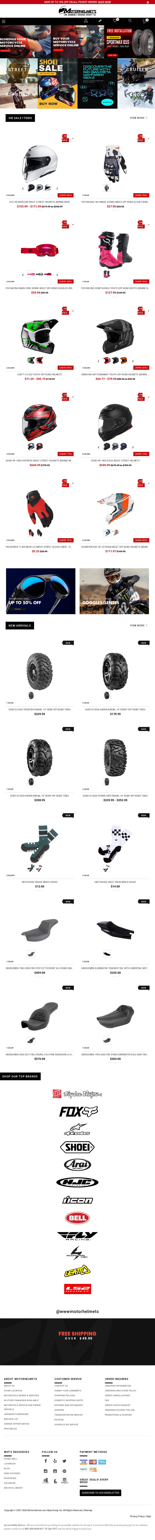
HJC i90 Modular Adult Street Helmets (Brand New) (39, 202)
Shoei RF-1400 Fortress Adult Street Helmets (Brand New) (40, 460)
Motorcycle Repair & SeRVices (21, 1395)
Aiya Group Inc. (55, 1510)
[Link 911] (46, 1471)
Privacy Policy (137, 1516)
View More (137, 118)
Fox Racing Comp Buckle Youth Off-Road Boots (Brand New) (115, 288)
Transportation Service (68, 1415)
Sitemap (88, 1510)
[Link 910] (65, 1461)
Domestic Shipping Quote (68, 1400)
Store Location (13, 1391)
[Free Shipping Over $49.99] (77, 1335)
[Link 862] (77, 1147)
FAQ (107, 1400)
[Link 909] (55, 1461)
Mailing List (11, 1419)
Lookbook (10, 1463)
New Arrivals (20, 625)
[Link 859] (77, 1094)
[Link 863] (77, 1165)
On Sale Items (20, 118)
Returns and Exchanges (68, 1405)
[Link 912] (55, 1471)
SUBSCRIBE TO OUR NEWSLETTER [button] (100, 1492)
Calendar (9, 1483)
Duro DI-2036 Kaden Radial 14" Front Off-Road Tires (115, 709)
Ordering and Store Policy (120, 1391)
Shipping (59, 1410)
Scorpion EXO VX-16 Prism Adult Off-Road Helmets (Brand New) (115, 547)
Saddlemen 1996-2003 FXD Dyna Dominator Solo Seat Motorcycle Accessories (115, 1054)
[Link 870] (77, 1288)
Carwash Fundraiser (16, 1414)
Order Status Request (118, 1405)
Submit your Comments (67, 1391)
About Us (9, 1386)
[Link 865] (77, 1200)
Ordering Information (118, 1386)
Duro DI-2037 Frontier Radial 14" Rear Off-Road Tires (40, 709)
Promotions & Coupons (118, 1415)
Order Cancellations (117, 1395)
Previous (23, 188)
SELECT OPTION (65, 214)
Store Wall (10, 1459)
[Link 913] (65, 1471)
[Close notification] (148, 2)
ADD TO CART (66, 721)
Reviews (59, 1420)
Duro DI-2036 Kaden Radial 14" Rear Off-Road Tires (39, 796)
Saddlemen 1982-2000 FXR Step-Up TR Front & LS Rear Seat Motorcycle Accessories (40, 968)
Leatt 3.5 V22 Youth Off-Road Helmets (39, 374)
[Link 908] (46, 1461)
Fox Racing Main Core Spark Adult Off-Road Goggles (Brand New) (40, 288)
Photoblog (10, 1429)
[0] (114, 21)
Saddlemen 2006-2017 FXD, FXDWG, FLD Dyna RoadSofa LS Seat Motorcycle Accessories (40, 1054)
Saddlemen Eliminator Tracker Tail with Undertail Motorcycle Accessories (115, 968)
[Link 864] (77, 1182)
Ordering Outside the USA (120, 1410)
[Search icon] (128, 20)
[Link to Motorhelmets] (77, 11)
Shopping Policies (64, 1395)
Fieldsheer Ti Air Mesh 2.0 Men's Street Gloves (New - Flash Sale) (40, 547)
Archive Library (13, 1488)
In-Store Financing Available (21, 1400)
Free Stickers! (12, 1473)
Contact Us (61, 1386)
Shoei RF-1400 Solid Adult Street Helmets (115, 460)
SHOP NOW (104, 2)
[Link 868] (77, 1253)
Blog (7, 1468)
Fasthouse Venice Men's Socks (40, 882)
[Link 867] (77, 1235)
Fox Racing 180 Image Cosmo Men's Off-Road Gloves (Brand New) (115, 202)
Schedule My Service (66, 1424)
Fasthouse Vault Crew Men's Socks (115, 882)
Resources (10, 1478)
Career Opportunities (16, 1424)
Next (56, 188)
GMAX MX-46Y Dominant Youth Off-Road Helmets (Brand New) (115, 374)
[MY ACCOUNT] (86, 20)
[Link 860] (77, 1111)
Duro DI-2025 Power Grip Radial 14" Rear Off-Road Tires (115, 796)
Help (148, 1516)
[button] (144, 22)
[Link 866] (77, 1218)
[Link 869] (77, 1271)
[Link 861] (77, 1129)
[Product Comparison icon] (100, 21)
